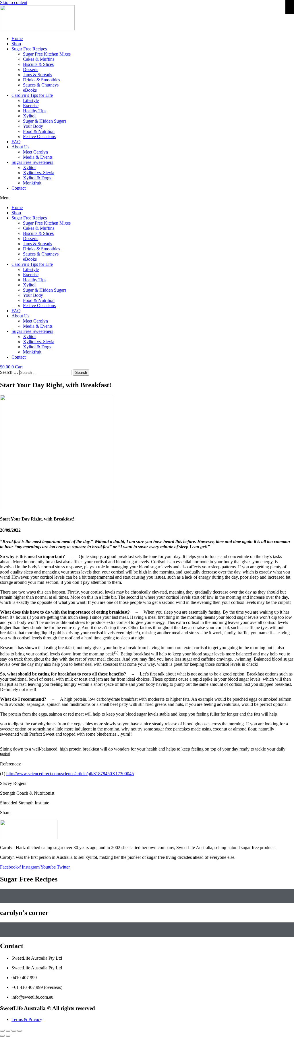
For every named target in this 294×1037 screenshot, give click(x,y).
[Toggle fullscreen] (13, 1031)
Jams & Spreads (37, 74)
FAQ (16, 141)
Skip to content (13, 2)
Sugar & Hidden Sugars (44, 121)
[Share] (8, 1031)
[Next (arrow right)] (8, 1036)
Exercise (30, 105)
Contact (18, 188)
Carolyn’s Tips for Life (32, 95)
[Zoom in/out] (19, 1031)
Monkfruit (32, 182)
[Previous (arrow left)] (2, 1036)
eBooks (30, 90)
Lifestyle (31, 100)
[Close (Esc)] (2, 1031)
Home (17, 38)
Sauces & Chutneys (41, 85)
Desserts (30, 69)
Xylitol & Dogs (37, 177)
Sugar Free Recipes (29, 48)
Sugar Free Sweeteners (32, 162)
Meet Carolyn (35, 152)
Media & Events (38, 157)
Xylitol (29, 115)
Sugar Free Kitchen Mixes (47, 54)
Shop (16, 43)
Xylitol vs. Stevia (38, 172)
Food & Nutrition (39, 131)
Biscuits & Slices (38, 64)
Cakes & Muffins (38, 59)
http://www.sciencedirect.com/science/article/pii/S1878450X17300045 (70, 773)
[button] (147, 198)
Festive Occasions (39, 136)
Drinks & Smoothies (41, 79)
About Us (20, 146)
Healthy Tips (34, 110)
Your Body (33, 126)
